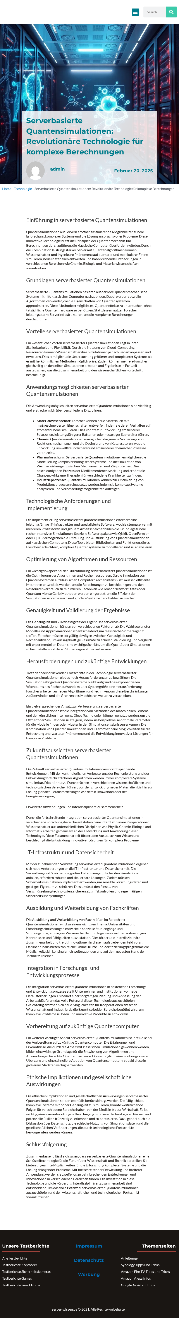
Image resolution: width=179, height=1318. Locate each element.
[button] (135, 12)
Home (6, 188)
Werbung (89, 1274)
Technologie (23, 188)
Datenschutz (89, 1260)
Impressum (89, 1246)
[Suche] (171, 12)
